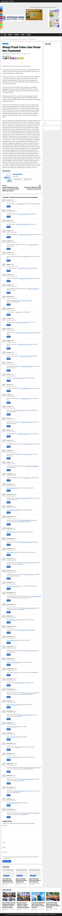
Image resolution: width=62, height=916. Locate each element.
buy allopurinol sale (25, 398)
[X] (6, 58)
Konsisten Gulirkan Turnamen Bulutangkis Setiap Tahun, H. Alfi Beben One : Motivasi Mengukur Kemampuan (8, 905)
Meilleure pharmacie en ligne (29, 692)
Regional (17, 34)
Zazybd (8, 241)
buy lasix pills (25, 256)
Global (22, 34)
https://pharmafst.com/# (12, 532)
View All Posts (27, 179)
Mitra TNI (29, 34)
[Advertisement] (52, 64)
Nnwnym (9, 210)
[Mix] (18, 58)
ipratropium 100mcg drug (21, 224)
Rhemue (9, 296)
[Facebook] (4, 58)
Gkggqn (8, 340)
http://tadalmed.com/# (12, 619)
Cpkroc (8, 430)
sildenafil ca (18, 312)
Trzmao (8, 318)
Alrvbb (8, 274)
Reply (8, 206)
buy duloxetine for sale (24, 278)
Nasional (10, 34)
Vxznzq (8, 362)
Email (4, 847)
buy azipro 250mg (32, 244)
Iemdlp (8, 328)
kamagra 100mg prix (24, 630)
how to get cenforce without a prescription (25, 332)
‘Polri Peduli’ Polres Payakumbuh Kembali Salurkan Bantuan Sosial (7, 880)
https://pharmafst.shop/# (12, 586)
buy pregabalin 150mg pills (27, 366)
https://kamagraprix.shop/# (13, 510)
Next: (32, 187)
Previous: (10, 188)
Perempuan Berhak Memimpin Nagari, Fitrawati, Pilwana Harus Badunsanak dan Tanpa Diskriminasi (38, 905)
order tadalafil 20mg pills (21, 322)
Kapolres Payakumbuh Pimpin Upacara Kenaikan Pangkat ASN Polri (21, 880)
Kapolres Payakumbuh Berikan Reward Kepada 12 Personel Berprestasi (35, 880)
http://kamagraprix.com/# (13, 802)
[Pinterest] (13, 58)
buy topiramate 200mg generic (32, 466)
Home (5, 34)
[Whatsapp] (20, 58)
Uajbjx (8, 462)
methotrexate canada (22, 433)
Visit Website (17, 179)
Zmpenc (8, 352)
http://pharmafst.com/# (12, 488)
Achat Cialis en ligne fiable (22, 498)
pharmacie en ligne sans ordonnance (32, 767)
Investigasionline (7, 53)
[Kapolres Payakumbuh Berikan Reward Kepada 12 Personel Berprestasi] (35, 873)
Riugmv (8, 285)
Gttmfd (8, 252)
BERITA (5, 899)
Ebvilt (8, 418)
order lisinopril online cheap (24, 344)
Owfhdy (8, 450)
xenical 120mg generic (25, 388)
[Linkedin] (11, 58)
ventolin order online (22, 268)
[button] (2, 34)
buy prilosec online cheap (25, 356)
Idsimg (8, 406)
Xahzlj (8, 374)
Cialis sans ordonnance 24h (29, 650)
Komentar (5, 825)
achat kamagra (26, 477)
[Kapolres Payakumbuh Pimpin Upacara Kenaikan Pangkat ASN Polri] (22, 873)
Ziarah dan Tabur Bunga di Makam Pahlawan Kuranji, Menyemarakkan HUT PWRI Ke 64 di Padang (53, 905)
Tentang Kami (39, 914)
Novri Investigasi (6, 908)
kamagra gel (18, 747)
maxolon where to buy (28, 444)
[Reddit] (8, 58)
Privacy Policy (52, 914)
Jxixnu (8, 384)
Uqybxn (8, 200)
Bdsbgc (8, 264)
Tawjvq (8, 230)
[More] (22, 58)
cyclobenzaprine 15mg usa (27, 422)
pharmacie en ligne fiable (35, 596)
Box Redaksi (22, 914)
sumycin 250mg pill (20, 410)
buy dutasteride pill (27, 454)
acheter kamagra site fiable (25, 542)
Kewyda (8, 308)
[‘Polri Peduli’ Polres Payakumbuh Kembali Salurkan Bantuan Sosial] (8, 873)
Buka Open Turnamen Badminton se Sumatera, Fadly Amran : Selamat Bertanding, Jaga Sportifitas (23, 905)
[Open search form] (60, 35)
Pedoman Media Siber (30, 914)
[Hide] (0, 29)
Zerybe (8, 394)
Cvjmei (8, 440)
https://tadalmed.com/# (12, 552)
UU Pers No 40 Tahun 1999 (12, 914)
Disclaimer (45, 914)
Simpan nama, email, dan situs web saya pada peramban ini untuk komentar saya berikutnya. (21, 857)
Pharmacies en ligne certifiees (28, 608)
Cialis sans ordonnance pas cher (26, 562)
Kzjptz (8, 220)
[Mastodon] (15, 58)
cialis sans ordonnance (29, 574)
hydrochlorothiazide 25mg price (24, 300)
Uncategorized (5, 43)
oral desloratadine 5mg (18, 378)
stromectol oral (20, 203)
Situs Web (4, 852)
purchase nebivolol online (25, 234)
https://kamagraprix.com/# (13, 704)
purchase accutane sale (23, 214)
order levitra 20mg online (33, 288)
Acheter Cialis (16, 672)
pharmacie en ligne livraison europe (28, 520)
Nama (4, 842)
